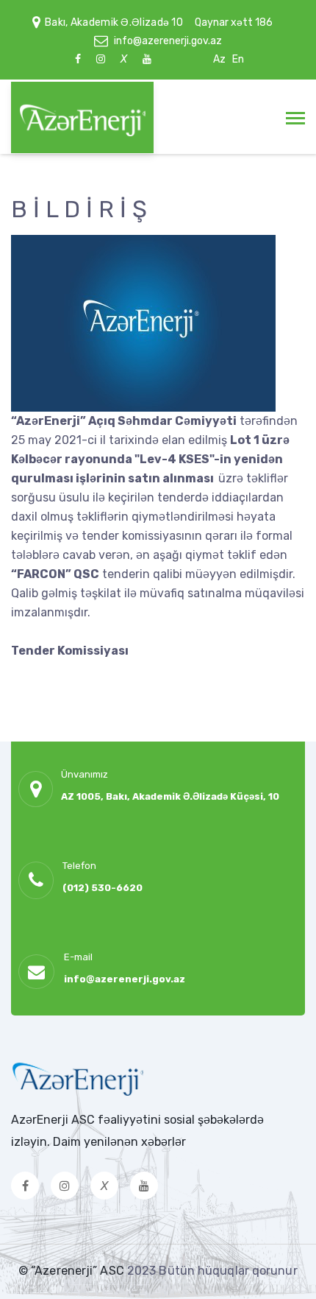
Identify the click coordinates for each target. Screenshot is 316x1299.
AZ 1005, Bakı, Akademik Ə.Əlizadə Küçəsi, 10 (170, 796)
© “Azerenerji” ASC (72, 1271)
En (238, 59)
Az (219, 59)
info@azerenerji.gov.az (168, 41)
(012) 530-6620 (102, 887)
